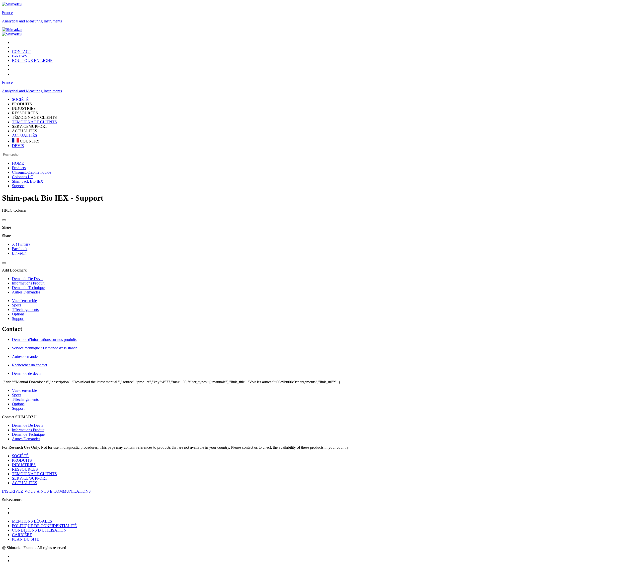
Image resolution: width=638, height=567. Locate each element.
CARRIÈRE (22, 535)
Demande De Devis (27, 425)
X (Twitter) (21, 244)
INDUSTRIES (24, 465)
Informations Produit (28, 430)
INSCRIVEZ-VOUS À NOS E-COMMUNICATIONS (46, 491)
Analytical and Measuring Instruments (32, 21)
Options (18, 314)
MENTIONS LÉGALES (32, 521)
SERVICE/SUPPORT (29, 478)
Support (18, 318)
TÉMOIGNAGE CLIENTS (34, 122)
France (7, 12)
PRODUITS (22, 460)
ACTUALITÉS (24, 135)
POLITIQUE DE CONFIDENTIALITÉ (44, 526)
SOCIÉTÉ (20, 456)
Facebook (19, 249)
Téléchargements (25, 309)
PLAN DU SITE (25, 539)
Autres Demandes (26, 439)
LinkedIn (19, 253)
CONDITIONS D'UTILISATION (39, 530)
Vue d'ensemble (24, 300)
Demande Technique (28, 434)
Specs (16, 305)
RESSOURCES (25, 469)
